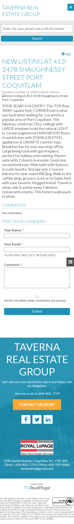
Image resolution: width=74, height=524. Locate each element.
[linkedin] (48, 419)
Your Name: (13, 230)
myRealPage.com (37, 488)
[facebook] (25, 419)
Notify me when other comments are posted (35, 300)
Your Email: (13, 244)
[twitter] (37, 419)
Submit (37, 311)
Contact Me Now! (37, 404)
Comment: (12, 265)
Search (37, 38)
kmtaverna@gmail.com (37, 468)
